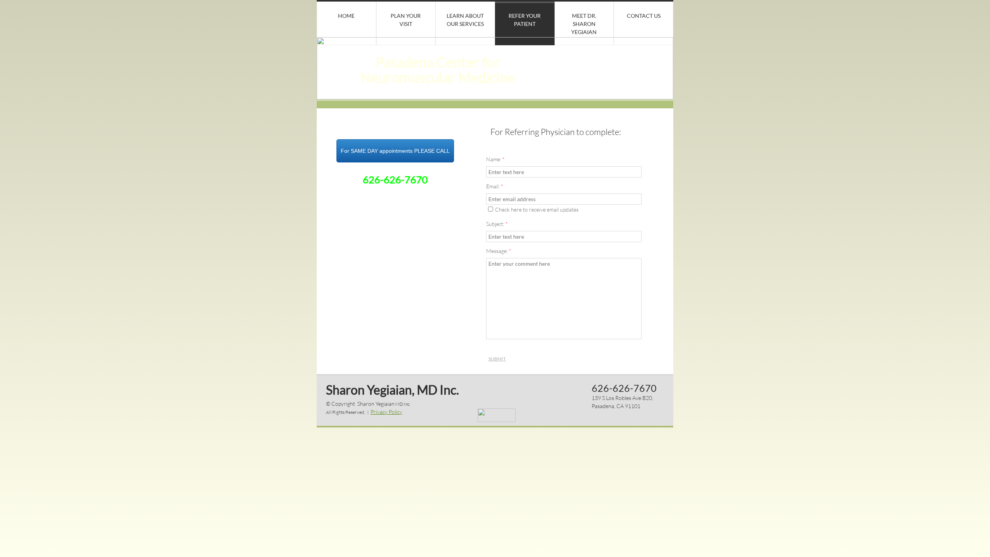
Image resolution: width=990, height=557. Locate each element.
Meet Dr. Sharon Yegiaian (584, 23)
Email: (494, 186)
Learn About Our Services (465, 19)
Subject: (497, 223)
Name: (495, 159)
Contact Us (644, 15)
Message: (498, 251)
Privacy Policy (386, 411)
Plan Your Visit (406, 19)
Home (346, 15)
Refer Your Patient (525, 19)
